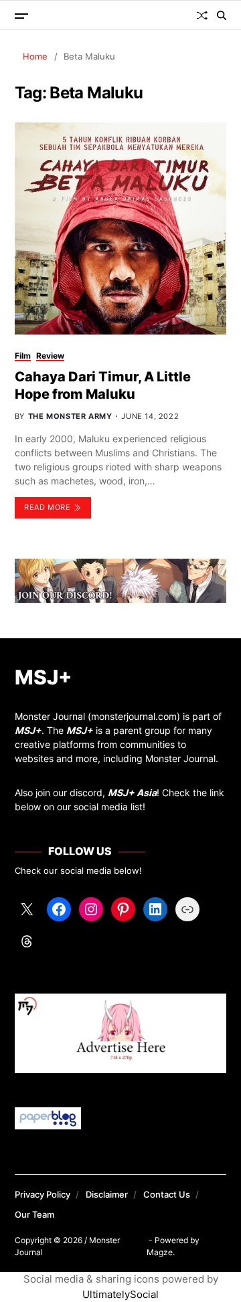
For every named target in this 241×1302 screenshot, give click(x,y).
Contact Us (166, 1194)
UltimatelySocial (120, 1294)
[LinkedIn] (155, 909)
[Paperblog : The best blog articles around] (121, 1118)
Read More (47, 507)
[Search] (221, 15)
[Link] (187, 909)
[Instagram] (91, 909)
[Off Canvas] (21, 16)
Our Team (34, 1214)
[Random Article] (202, 15)
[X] (27, 909)
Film (23, 356)
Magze (160, 1252)
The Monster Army (70, 416)
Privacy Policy (42, 1194)
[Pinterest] (123, 909)
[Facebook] (59, 909)
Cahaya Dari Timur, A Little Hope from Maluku (103, 385)
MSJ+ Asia (132, 792)
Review (50, 356)
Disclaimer (107, 1194)
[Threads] (27, 941)
